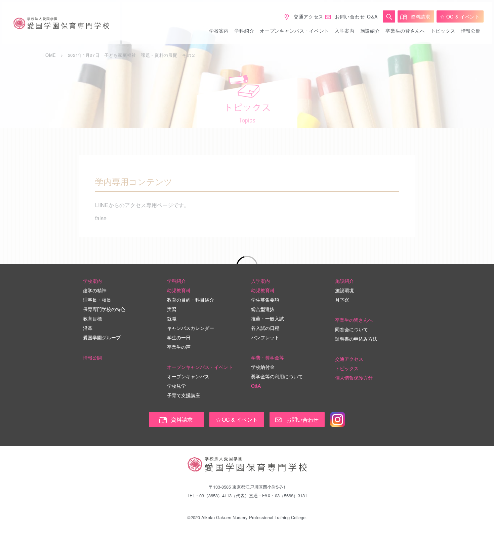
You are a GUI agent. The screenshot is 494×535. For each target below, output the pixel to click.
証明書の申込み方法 (356, 338)
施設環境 (344, 290)
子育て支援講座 (183, 395)
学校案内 (219, 30)
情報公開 (471, 30)
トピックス (443, 30)
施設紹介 (370, 30)
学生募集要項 (265, 299)
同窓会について (351, 329)
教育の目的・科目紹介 (190, 299)
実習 (171, 309)
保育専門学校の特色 (104, 309)
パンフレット (265, 337)
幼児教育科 (179, 290)
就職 (171, 318)
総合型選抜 (263, 309)
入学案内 (345, 30)
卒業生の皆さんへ (405, 30)
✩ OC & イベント (460, 16)
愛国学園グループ (102, 337)
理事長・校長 (97, 299)
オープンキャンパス (188, 376)
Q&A (372, 16)
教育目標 (92, 318)
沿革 (87, 327)
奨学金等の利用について (277, 376)
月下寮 (342, 299)
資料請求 (420, 16)
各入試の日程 (265, 327)
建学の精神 (95, 290)
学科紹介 (244, 30)
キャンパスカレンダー (190, 327)
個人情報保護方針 (354, 377)
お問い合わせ (350, 16)
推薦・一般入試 (267, 318)
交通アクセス (308, 16)
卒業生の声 (179, 346)
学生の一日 (179, 337)
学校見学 (176, 385)
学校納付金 (263, 367)
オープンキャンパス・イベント (294, 30)
